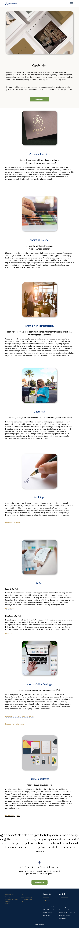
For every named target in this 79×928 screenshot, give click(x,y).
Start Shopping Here (12, 816)
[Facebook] (62, 894)
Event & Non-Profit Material (39, 325)
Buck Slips (7, 903)
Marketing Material (39, 240)
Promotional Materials (26, 899)
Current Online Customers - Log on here (19, 716)
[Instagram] (60, 894)
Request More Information (15, 724)
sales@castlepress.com (46, 901)
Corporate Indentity (39, 154)
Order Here (9, 608)
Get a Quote (46, 897)
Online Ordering (64, 897)
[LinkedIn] (64, 894)
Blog (22, 901)
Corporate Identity (9, 894)
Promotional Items (39, 779)
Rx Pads (22, 895)
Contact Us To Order (12, 522)
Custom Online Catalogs (26, 897)
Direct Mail (39, 411)
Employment (24, 904)
